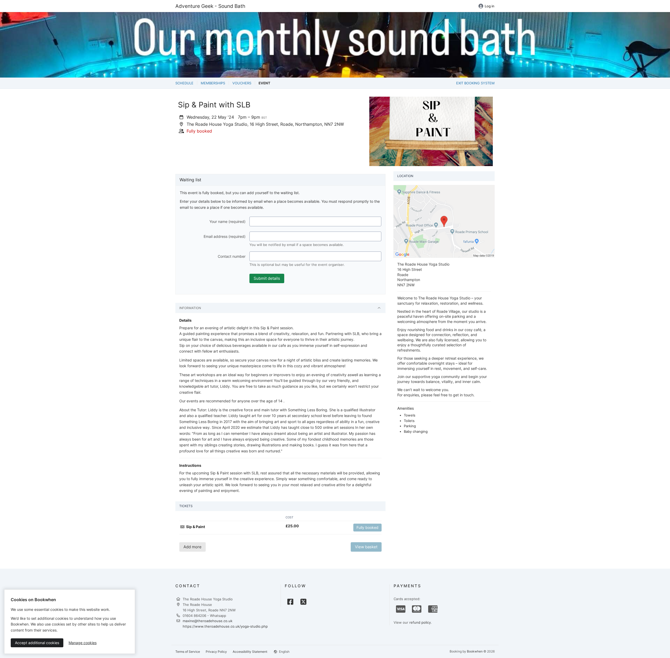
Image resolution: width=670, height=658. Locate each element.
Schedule (184, 83)
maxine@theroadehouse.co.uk (207, 621)
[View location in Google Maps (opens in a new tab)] (444, 221)
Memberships (213, 83)
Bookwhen (475, 651)
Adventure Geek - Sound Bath (210, 6)
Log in (489, 6)
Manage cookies (83, 642)
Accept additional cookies (37, 642)
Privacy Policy (216, 652)
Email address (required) (224, 236)
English (283, 652)
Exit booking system (475, 83)
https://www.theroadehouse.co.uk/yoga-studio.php (225, 626)
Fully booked (367, 527)
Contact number (231, 256)
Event (264, 83)
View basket (366, 546)
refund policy (420, 622)
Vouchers (241, 83)
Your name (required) (227, 221)
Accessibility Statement (250, 652)
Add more (192, 546)
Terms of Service (187, 652)
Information (190, 308)
